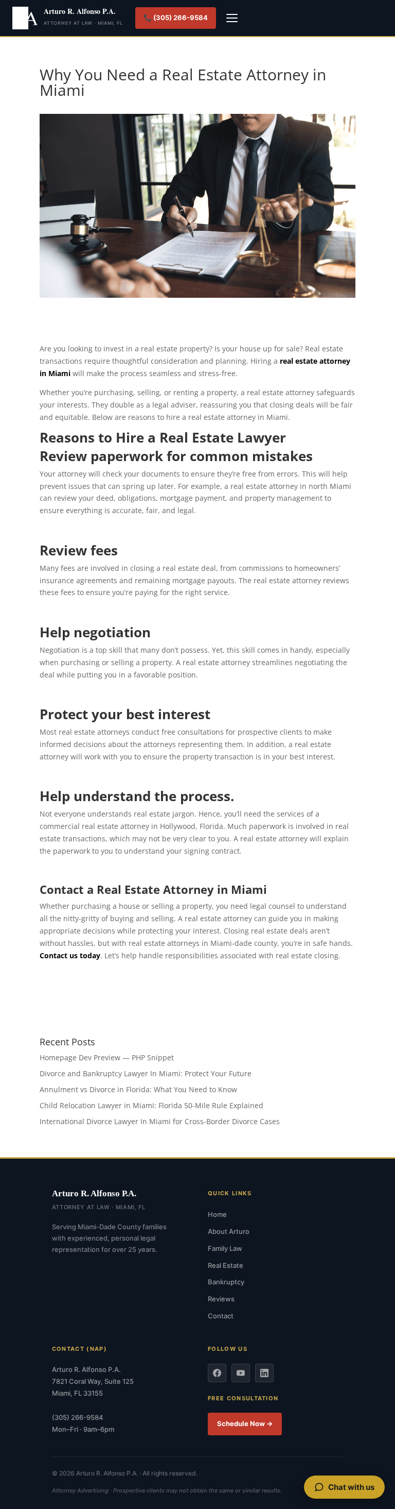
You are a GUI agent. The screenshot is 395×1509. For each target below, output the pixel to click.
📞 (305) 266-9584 (175, 17)
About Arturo (228, 1231)
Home (217, 1214)
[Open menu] (232, 18)
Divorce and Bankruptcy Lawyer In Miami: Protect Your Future (146, 1073)
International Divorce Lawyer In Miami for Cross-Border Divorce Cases (160, 1121)
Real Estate (225, 1265)
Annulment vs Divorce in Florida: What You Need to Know (138, 1089)
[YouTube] (240, 1373)
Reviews (221, 1299)
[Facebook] (217, 1373)
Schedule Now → (245, 1423)
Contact (221, 1316)
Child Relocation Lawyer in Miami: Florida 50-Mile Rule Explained (151, 1105)
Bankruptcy (226, 1282)
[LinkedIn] (264, 1373)
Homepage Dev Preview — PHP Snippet (107, 1057)
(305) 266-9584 (77, 1417)
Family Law (225, 1248)
